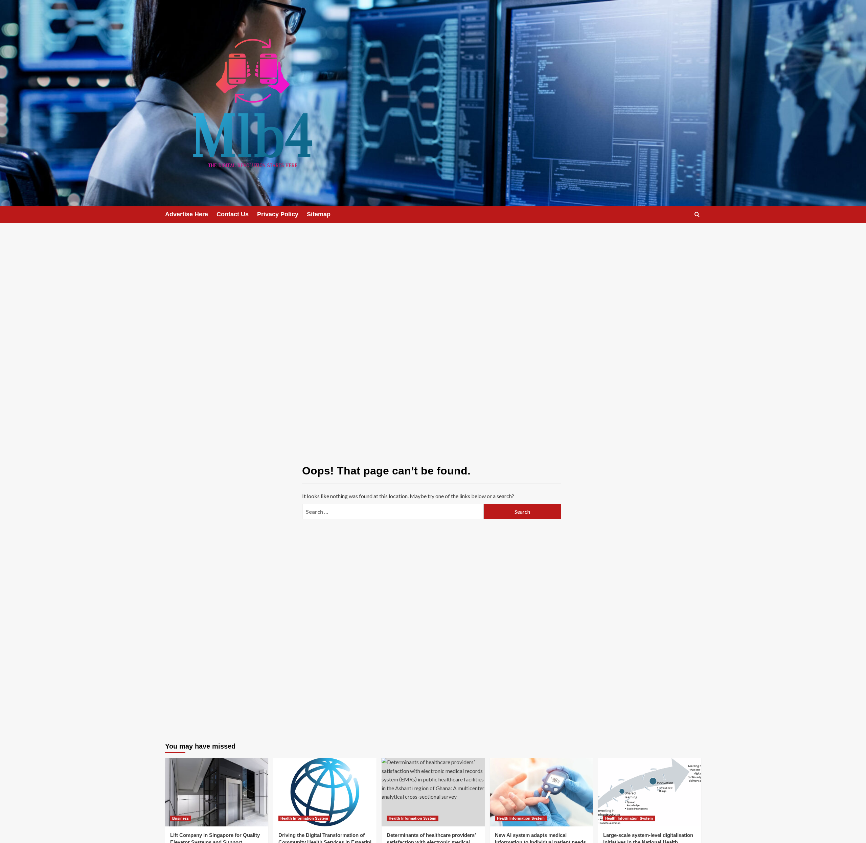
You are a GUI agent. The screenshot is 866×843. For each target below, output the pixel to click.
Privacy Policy (277, 214)
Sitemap (319, 214)
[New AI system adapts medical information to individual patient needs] (541, 792)
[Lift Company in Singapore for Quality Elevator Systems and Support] (216, 792)
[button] (697, 214)
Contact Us (232, 214)
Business (180, 818)
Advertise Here (186, 214)
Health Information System (304, 818)
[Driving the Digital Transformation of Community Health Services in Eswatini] (325, 792)
